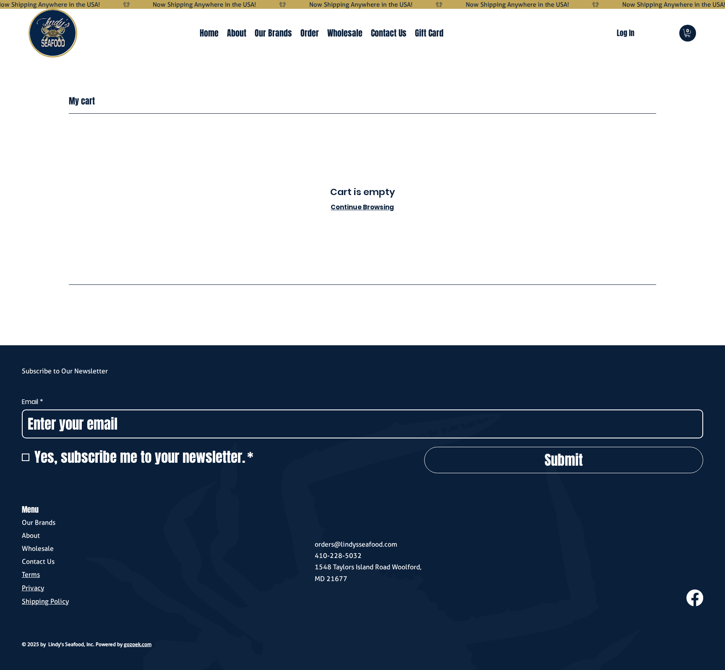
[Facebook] (694, 597)
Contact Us (38, 562)
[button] (687, 33)
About (31, 536)
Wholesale (38, 549)
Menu (30, 509)
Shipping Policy (45, 601)
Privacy (33, 588)
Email (32, 402)
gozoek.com (137, 644)
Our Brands (38, 523)
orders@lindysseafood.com (356, 544)
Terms (31, 575)
